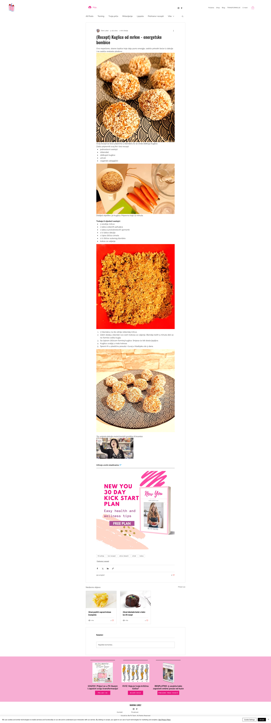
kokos (142, 556)
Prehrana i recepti (156, 16)
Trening (101, 16)
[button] (253, 7)
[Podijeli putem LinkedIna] (108, 568)
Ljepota (140, 16)
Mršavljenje (127, 16)
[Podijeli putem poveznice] (113, 568)
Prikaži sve (181, 587)
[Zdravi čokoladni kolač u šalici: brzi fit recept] (135, 599)
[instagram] (178, 8)
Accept (262, 720)
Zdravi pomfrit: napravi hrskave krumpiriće (99, 613)
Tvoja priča (113, 16)
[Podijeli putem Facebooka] (97, 568)
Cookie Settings (249, 720)
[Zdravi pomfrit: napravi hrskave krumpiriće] (101, 599)
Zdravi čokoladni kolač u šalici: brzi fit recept (134, 613)
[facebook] (182, 8)
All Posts (89, 16)
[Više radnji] (173, 30)
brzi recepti (112, 556)
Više (170, 16)
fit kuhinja (101, 556)
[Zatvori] (268, 719)
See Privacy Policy (164, 720)
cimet (134, 556)
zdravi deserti (124, 556)
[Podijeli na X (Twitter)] (103, 568)
